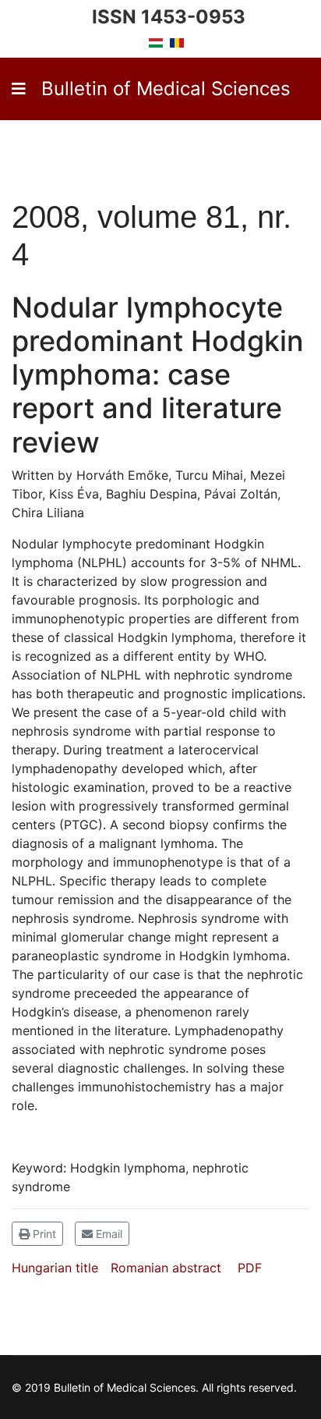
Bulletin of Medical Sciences (166, 89)
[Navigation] (19, 89)
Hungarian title (55, 1267)
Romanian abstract (166, 1267)
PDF (250, 1267)
